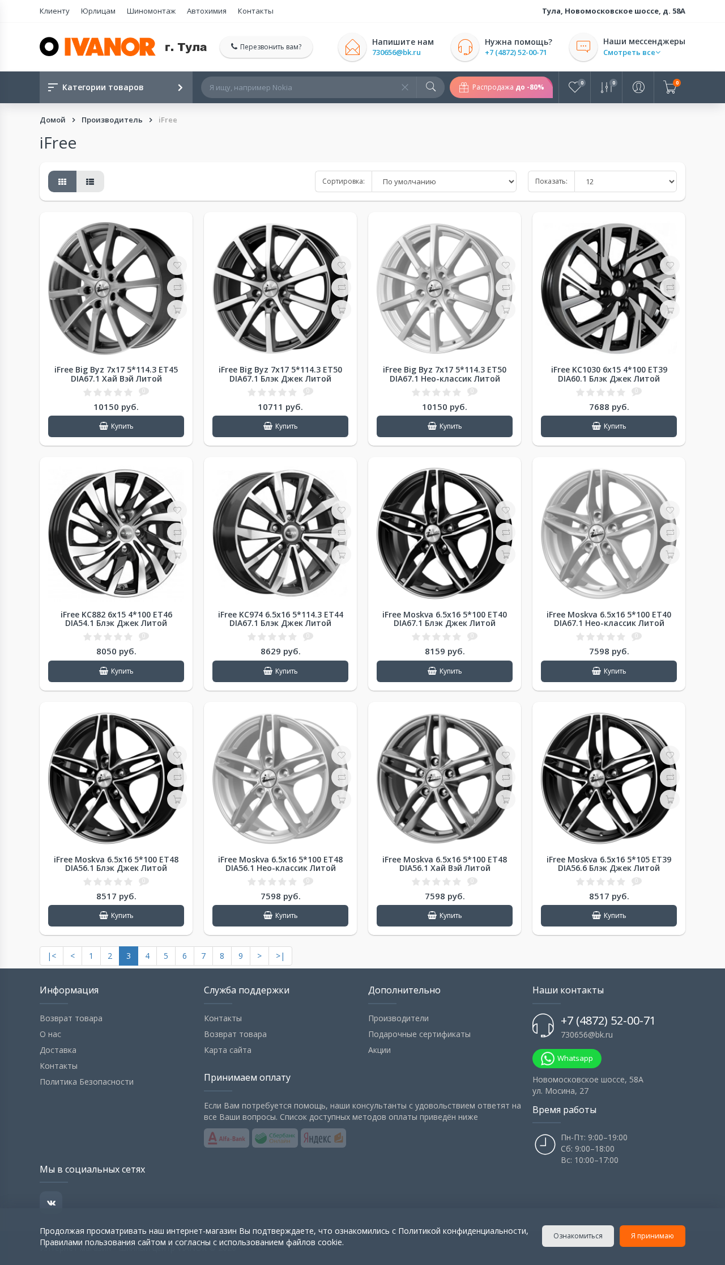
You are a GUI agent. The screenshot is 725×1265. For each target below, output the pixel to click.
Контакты (256, 11)
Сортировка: (343, 181)
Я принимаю (652, 1236)
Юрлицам (98, 11)
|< (51, 955)
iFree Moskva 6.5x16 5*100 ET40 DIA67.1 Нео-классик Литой (609, 618)
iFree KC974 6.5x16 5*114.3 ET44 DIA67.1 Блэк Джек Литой (280, 618)
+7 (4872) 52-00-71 (516, 52)
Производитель (113, 120)
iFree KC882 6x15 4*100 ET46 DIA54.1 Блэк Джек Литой (116, 618)
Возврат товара (71, 1018)
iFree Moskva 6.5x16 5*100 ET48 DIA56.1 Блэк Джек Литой (116, 863)
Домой (53, 120)
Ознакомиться (578, 1236)
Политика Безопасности (87, 1081)
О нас (50, 1034)
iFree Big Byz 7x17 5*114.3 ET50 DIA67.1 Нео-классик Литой (444, 373)
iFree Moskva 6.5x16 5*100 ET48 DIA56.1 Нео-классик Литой (280, 863)
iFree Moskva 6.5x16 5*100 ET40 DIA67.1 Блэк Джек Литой (444, 618)
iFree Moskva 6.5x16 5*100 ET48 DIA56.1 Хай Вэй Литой (444, 863)
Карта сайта (227, 1049)
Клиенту (55, 11)
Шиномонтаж (151, 11)
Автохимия (207, 11)
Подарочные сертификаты (419, 1034)
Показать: (551, 181)
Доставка (58, 1049)
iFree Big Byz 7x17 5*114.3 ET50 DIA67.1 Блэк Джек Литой (280, 373)
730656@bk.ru (396, 52)
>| (280, 955)
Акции (379, 1049)
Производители (398, 1018)
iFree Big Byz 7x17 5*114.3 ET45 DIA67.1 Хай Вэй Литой (116, 373)
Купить (122, 426)
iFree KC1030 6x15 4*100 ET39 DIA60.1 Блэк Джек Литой (609, 373)
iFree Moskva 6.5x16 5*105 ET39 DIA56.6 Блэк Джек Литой (609, 863)
